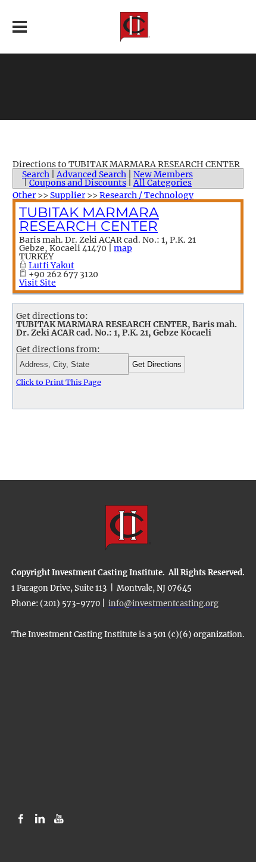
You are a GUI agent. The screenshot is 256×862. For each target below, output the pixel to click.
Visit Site (37, 282)
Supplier (67, 195)
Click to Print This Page (58, 382)
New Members (163, 174)
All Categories (162, 182)
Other (24, 195)
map (123, 248)
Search (35, 174)
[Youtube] (59, 819)
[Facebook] (21, 819)
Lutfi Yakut (51, 265)
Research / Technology (146, 195)
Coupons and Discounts (77, 182)
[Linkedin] (40, 819)
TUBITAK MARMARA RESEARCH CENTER (89, 219)
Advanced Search (91, 174)
